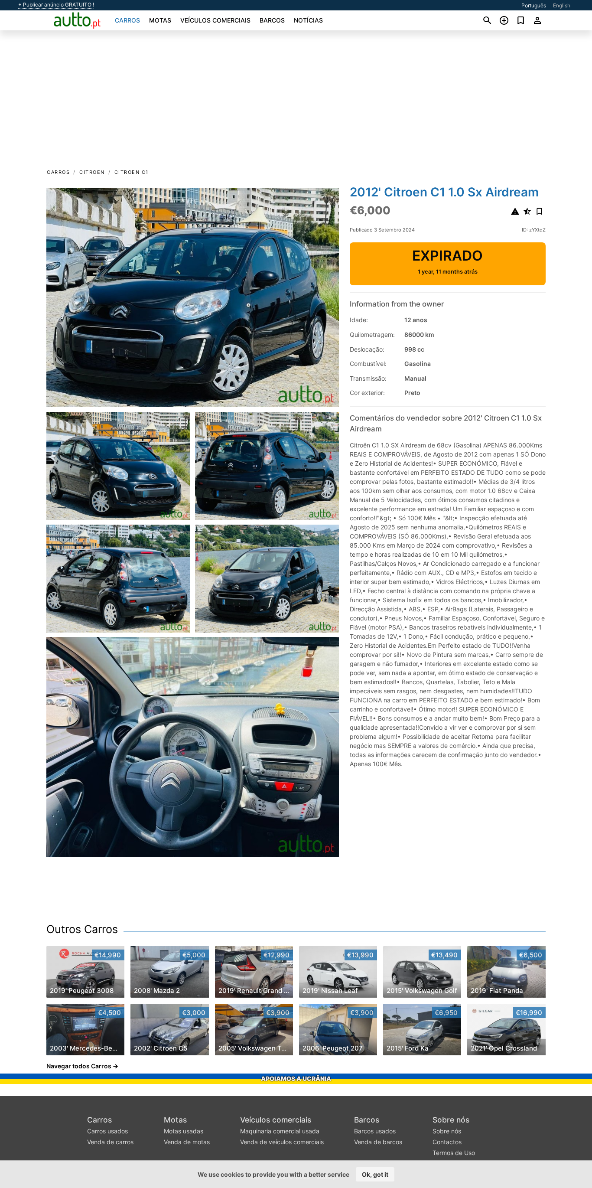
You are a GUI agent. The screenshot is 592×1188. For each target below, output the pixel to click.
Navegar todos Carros (78, 1066)
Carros (127, 20)
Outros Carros (82, 929)
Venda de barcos (378, 1142)
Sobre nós (451, 1119)
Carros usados (107, 1131)
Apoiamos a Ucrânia (296, 1078)
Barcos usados (375, 1131)
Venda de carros (110, 1142)
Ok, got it (375, 1174)
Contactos (447, 1142)
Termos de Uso (454, 1152)
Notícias (308, 20)
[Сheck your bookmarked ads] (520, 20)
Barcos (272, 20)
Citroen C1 (131, 172)
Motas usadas (183, 1131)
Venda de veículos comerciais (282, 1142)
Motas (160, 20)
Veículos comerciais (215, 20)
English (561, 5)
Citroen (92, 172)
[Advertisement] (296, 102)
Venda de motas (187, 1142)
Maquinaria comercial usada (279, 1131)
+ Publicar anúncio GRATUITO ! (56, 5)
